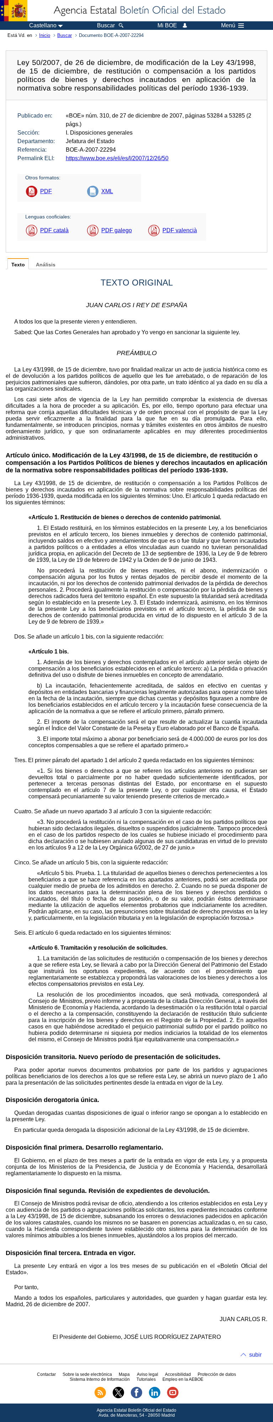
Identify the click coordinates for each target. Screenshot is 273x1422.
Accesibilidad (178, 1374)
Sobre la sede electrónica (87, 1374)
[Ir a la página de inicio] (139, 10)
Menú (228, 25)
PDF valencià (179, 230)
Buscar (64, 35)
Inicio (44, 35)
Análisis (45, 264)
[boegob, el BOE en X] (118, 1396)
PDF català (54, 230)
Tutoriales (146, 1379)
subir (255, 1355)
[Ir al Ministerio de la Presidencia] (13, 10)
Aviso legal (147, 1374)
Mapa (124, 1374)
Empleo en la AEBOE (182, 1379)
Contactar (46, 1374)
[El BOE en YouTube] (172, 1396)
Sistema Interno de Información (100, 1379)
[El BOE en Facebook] (136, 1396)
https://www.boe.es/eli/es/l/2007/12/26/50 (117, 158)
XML (107, 191)
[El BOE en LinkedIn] (154, 1396)
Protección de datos (217, 1374)
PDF (46, 191)
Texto (18, 264)
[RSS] (100, 1396)
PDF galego (116, 230)
